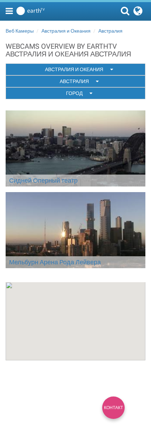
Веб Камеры (20, 31)
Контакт (113, 407)
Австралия (110, 31)
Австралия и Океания (66, 31)
